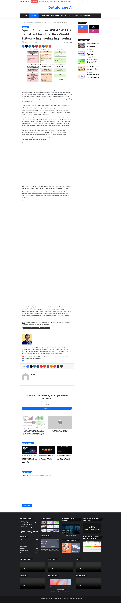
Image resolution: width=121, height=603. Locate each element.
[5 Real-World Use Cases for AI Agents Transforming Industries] (81, 76)
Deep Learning (55, 15)
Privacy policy (42, 598)
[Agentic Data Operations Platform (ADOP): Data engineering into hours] (81, 53)
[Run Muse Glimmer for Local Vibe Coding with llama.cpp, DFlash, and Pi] (81, 68)
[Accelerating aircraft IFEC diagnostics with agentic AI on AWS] (81, 61)
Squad (55, 598)
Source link (24, 360)
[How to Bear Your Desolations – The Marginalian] (56, 530)
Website (50, 499)
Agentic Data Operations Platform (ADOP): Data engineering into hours (92, 54)
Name (23, 493)
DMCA (70, 598)
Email (23, 499)
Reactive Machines (85, 15)
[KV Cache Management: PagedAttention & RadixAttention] (50, 530)
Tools (52, 598)
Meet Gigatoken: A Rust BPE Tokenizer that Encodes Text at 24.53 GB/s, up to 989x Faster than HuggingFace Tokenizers (46, 458)
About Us (48, 598)
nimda (25, 42)
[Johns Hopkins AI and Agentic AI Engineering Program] (43, 530)
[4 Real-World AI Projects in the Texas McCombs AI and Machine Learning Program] (56, 526)
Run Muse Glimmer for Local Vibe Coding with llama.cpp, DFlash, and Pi (92, 69)
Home (26, 15)
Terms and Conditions (77, 598)
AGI (65, 15)
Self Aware (75, 15)
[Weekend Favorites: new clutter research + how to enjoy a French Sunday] (81, 45)
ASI (69, 15)
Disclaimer (66, 598)
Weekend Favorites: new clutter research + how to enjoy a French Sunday (92, 45)
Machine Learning (44, 15)
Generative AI (34, 15)
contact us (60, 598)
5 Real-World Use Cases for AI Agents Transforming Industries (92, 76)
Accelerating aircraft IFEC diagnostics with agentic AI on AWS (52, 1)
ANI (62, 15)
